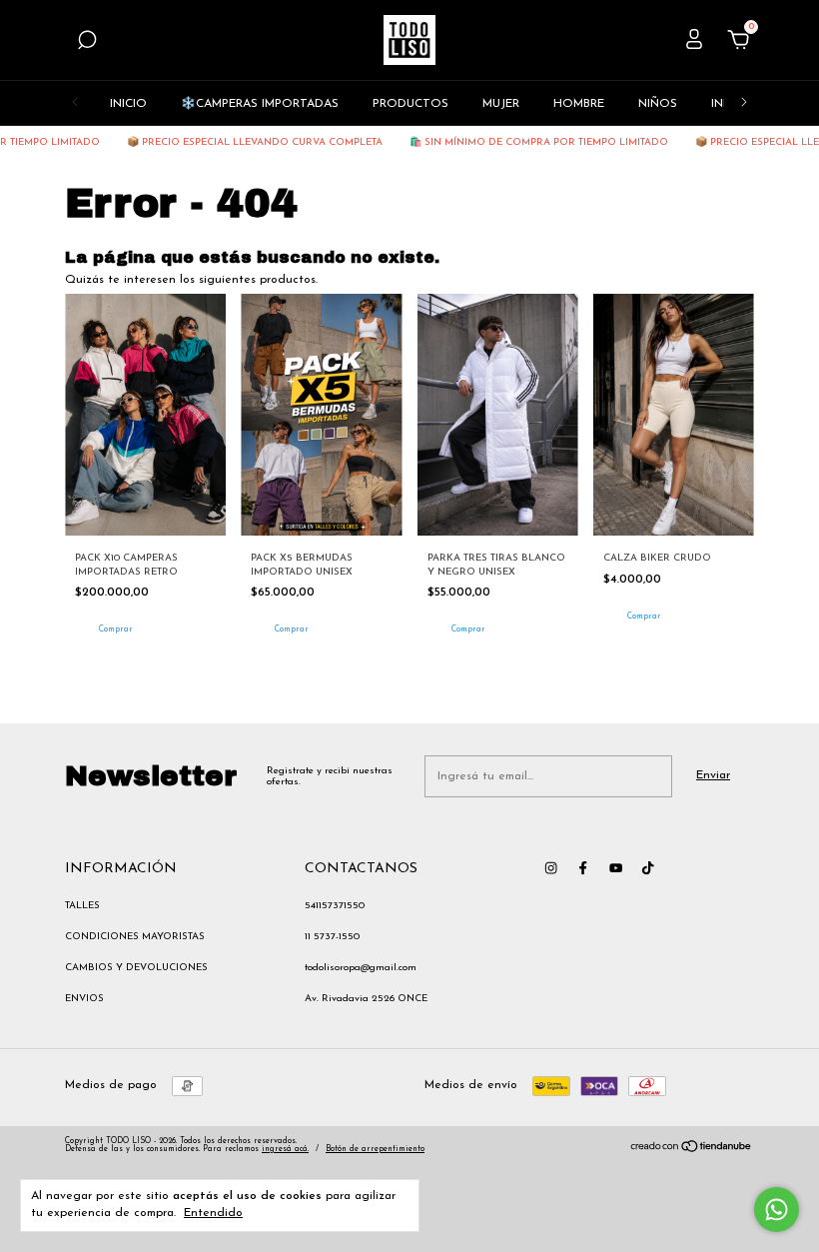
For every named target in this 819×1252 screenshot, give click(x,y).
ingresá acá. (285, 1149)
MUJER (500, 104)
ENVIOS (84, 998)
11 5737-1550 (332, 936)
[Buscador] (87, 44)
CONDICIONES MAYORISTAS (135, 936)
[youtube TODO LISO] (615, 867)
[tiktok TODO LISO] (647, 867)
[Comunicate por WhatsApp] (776, 1209)
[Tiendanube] (691, 1150)
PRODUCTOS (410, 104)
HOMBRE (578, 104)
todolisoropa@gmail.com (360, 967)
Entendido (213, 1213)
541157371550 (335, 905)
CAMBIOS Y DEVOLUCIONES (136, 967)
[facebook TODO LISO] (582, 867)
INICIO (128, 104)
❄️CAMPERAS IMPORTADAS (260, 104)
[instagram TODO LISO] (550, 867)
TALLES (82, 905)
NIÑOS (657, 104)
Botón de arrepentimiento (375, 1149)
